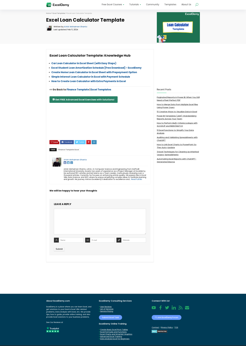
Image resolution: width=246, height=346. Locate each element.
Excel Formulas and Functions (113, 332)
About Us (186, 4)
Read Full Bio (136, 179)
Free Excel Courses (112, 4)
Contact (187, 309)
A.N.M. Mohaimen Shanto (75, 26)
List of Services (106, 309)
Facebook (160, 309)
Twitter (167, 309)
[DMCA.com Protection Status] (159, 331)
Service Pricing (106, 311)
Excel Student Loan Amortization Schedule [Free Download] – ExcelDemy (96, 68)
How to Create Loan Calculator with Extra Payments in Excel (88, 81)
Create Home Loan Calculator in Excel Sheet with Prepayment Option (94, 72)
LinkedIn (174, 309)
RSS (179, 309)
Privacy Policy (167, 327)
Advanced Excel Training (111, 336)
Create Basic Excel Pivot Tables (114, 329)
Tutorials (134, 4)
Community (152, 4)
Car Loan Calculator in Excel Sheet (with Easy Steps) (83, 63)
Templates (170, 4)
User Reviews (106, 306)
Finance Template (78, 89)
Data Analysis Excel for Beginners (114, 339)
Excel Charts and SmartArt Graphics (116, 334)
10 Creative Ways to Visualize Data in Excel (177, 111)
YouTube (154, 309)
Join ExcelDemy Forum (167, 317)
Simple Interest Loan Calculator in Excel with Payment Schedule (90, 76)
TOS (176, 327)
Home (48, 13)
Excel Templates (59, 13)
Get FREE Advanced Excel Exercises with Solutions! (84, 99)
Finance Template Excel (68, 150)
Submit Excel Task (110, 317)
